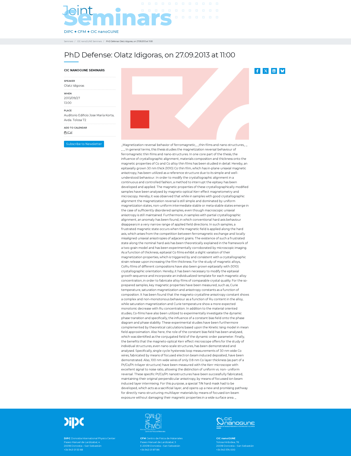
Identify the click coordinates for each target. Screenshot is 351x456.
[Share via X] (266, 71)
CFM (82, 31)
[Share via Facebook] (257, 71)
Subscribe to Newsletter (84, 144)
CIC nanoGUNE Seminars (89, 41)
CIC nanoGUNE (105, 31)
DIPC (68, 31)
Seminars (68, 41)
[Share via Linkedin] (274, 71)
